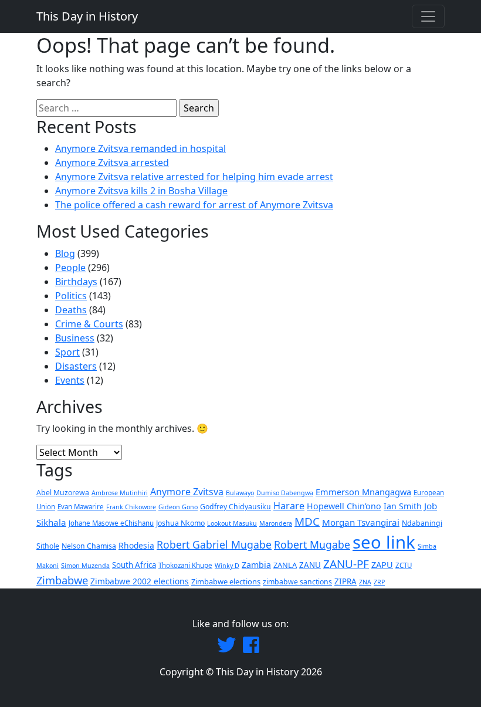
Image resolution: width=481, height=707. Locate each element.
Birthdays (76, 281)
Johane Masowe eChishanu (111, 523)
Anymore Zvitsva (186, 491)
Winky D (227, 565)
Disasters (76, 366)
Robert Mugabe (312, 544)
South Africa (134, 565)
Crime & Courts (89, 323)
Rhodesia (136, 545)
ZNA (365, 582)
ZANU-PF (346, 563)
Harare (288, 505)
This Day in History (87, 16)
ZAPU (382, 564)
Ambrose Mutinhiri (120, 493)
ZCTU (403, 565)
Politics (71, 295)
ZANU (310, 565)
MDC (307, 521)
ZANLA (285, 565)
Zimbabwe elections (225, 581)
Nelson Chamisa (89, 546)
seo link (384, 542)
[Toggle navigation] (428, 16)
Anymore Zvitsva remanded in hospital (140, 148)
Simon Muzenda (85, 565)
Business (74, 337)
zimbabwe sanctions (297, 582)
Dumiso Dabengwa (284, 493)
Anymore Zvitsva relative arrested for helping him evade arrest (194, 176)
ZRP (379, 582)
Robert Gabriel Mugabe (214, 544)
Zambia (256, 564)
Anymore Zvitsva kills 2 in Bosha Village (141, 190)
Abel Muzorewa (62, 493)
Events (69, 380)
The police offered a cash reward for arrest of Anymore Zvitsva (194, 204)
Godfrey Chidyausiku (235, 507)
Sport (67, 352)
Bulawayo (240, 493)
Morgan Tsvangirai (360, 522)
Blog (65, 253)
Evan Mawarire (80, 506)
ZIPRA (345, 581)
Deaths (71, 309)
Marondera (275, 523)
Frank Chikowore (131, 507)
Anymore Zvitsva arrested (112, 162)
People (70, 267)
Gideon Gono (178, 507)
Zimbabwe (62, 580)
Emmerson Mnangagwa (363, 492)
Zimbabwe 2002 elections (139, 581)
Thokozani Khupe (185, 565)
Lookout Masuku (232, 523)
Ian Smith (403, 506)
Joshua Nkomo (180, 523)
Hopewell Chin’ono (344, 506)
